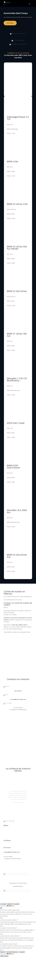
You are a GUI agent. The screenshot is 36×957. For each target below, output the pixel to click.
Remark (14, 920)
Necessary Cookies (7, 910)
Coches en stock (8, 828)
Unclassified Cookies (7, 944)
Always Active (16, 910)
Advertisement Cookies (8, 936)
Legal (5, 834)
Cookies (6, 836)
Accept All (16, 904)
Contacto (6, 832)
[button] (30, 4)
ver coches (10, 23)
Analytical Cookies (6, 928)
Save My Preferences (12, 952)
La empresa (7, 830)
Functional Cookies (7, 920)
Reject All (10, 904)
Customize (3, 904)
